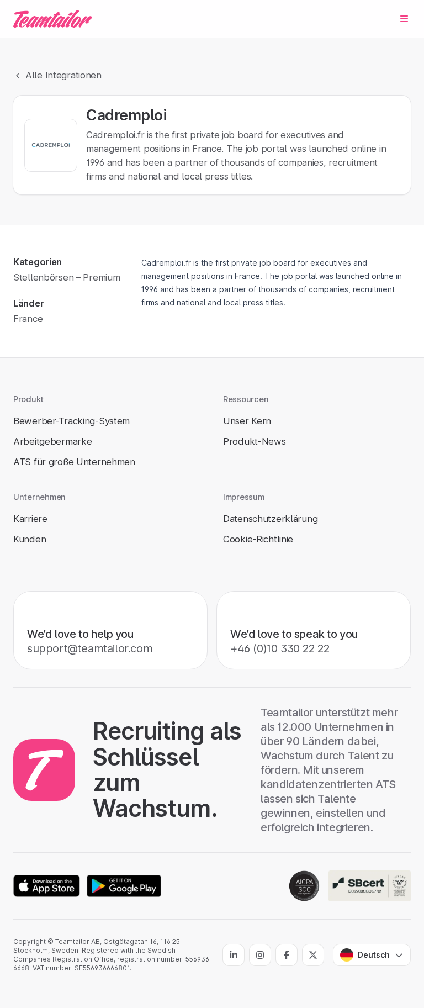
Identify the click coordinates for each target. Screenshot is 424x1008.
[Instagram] (260, 955)
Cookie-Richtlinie (258, 539)
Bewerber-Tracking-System (71, 420)
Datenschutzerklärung (270, 518)
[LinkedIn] (233, 955)
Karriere (30, 518)
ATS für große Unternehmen (74, 461)
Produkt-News (254, 441)
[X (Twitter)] (313, 955)
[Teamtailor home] (52, 19)
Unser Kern (247, 420)
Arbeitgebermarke (52, 441)
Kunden (29, 539)
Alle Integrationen (63, 75)
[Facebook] (286, 955)
